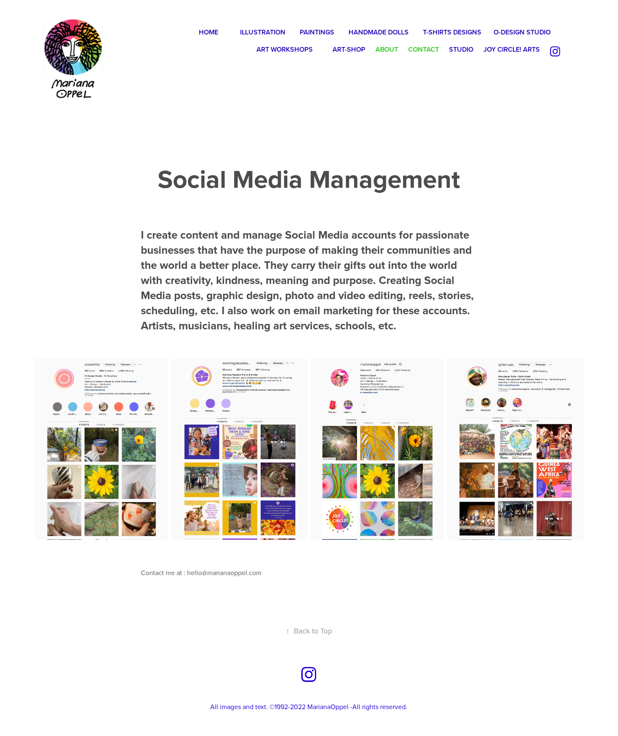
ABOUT (386, 49)
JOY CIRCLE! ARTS (511, 49)
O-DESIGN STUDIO (522, 32)
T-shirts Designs (452, 32)
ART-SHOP (349, 49)
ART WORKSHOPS (284, 49)
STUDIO (461, 49)
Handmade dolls (379, 32)
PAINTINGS (317, 32)
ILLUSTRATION (262, 32)
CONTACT (423, 49)
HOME (208, 32)
